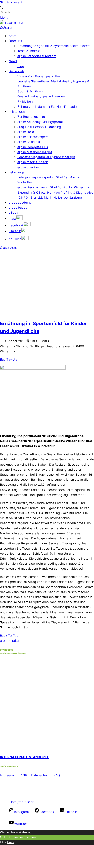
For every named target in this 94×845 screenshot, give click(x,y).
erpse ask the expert (32, 137)
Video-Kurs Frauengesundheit (39, 76)
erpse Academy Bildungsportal (40, 122)
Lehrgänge (16, 172)
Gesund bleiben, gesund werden (41, 96)
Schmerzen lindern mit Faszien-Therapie (47, 107)
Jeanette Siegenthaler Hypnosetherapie (46, 157)
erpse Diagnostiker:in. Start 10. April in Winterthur (53, 187)
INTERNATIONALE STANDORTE (24, 757)
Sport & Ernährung (30, 91)
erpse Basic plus (29, 142)
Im (2, 775)
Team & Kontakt (28, 51)
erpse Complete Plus (32, 147)
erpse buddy (18, 208)
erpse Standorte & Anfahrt (36, 56)
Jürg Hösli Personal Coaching (39, 127)
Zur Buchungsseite (31, 117)
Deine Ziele (16, 71)
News (13, 61)
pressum (10, 775)
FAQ (57, 775)
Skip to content (11, 2)
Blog (20, 66)
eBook (13, 213)
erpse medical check (32, 162)
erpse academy (20, 203)
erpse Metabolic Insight (34, 152)
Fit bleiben (25, 102)
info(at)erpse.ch (23, 802)
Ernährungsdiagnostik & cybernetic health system (54, 46)
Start (12, 36)
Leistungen (17, 112)
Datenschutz (40, 775)
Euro (10, 842)
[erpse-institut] (11, 23)
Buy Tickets (8, 359)
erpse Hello (25, 132)
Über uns (15, 41)
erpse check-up (29, 167)
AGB (24, 775)
